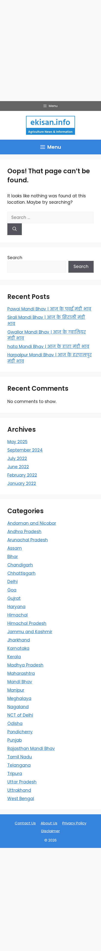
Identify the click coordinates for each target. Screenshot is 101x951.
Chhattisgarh (21, 573)
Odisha (15, 723)
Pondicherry (20, 732)
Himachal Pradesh (26, 623)
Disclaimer (50, 830)
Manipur (15, 690)
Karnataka (18, 648)
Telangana (19, 765)
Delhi (12, 582)
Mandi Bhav (19, 682)
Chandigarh (20, 565)
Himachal (17, 615)
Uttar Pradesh (22, 782)
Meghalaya (19, 698)
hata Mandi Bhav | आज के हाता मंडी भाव (48, 346)
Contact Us (25, 823)
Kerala (14, 657)
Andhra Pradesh (24, 532)
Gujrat (14, 598)
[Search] (14, 229)
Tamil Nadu (19, 757)
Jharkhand (18, 640)
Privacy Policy (74, 823)
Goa (11, 590)
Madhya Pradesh (25, 665)
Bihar (12, 557)
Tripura (14, 774)
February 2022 (22, 475)
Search (14, 258)
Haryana (16, 607)
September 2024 (25, 450)
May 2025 (17, 442)
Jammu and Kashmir (29, 632)
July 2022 (17, 458)
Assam (14, 548)
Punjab (14, 740)
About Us (49, 823)
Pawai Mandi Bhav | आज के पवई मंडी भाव (49, 309)
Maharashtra (21, 673)
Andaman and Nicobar (31, 523)
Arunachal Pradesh (27, 540)
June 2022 (18, 467)
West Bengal (20, 799)
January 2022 (21, 483)
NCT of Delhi (20, 715)
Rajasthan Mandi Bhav (31, 748)
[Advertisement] (50, 50)
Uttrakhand (19, 790)
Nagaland (18, 707)
